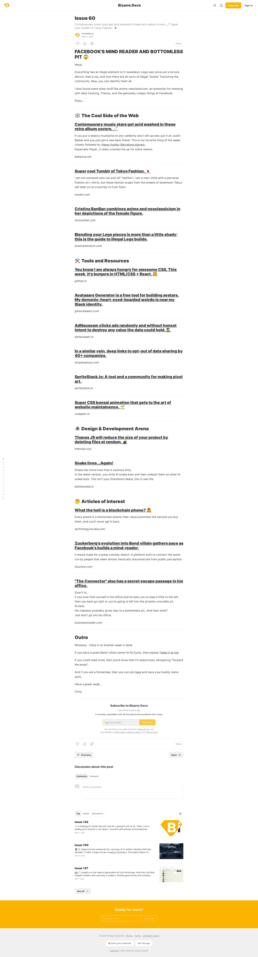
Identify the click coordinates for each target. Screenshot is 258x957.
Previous (86, 754)
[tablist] (87, 776)
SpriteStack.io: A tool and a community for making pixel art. (129, 378)
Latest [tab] (86, 813)
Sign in (249, 5)
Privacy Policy (152, 732)
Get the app (144, 943)
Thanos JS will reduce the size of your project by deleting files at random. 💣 (121, 439)
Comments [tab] (81, 776)
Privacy (129, 935)
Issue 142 (81, 822)
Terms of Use (143, 729)
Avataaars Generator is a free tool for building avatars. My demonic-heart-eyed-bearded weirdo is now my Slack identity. (127, 300)
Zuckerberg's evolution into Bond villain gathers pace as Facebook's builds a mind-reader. (129, 545)
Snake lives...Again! (94, 463)
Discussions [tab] (97, 813)
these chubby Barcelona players (123, 144)
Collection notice (151, 935)
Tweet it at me (168, 652)
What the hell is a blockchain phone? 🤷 (113, 510)
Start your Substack (121, 943)
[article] (129, 829)
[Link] (70, 54)
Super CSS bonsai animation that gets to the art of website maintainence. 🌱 (123, 404)
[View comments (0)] (85, 44)
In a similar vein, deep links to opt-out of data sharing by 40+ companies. (129, 353)
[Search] (215, 5)
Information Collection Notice (128, 732)
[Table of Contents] (3, 478)
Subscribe (233, 5)
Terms (138, 935)
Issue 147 (81, 868)
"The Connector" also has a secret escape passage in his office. (129, 583)
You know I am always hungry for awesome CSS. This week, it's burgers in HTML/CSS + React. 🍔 (126, 271)
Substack (114, 950)
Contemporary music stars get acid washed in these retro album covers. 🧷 (125, 126)
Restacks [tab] (94, 776)
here (138, 672)
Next (174, 754)
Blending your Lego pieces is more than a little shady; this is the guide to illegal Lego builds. (126, 236)
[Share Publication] (221, 5)
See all (80, 891)
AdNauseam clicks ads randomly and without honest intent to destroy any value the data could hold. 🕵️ (126, 327)
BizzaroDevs (88, 34)
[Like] (78, 44)
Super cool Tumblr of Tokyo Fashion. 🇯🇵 (112, 171)
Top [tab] (78, 813)
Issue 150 (82, 845)
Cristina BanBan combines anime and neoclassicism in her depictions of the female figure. (127, 211)
